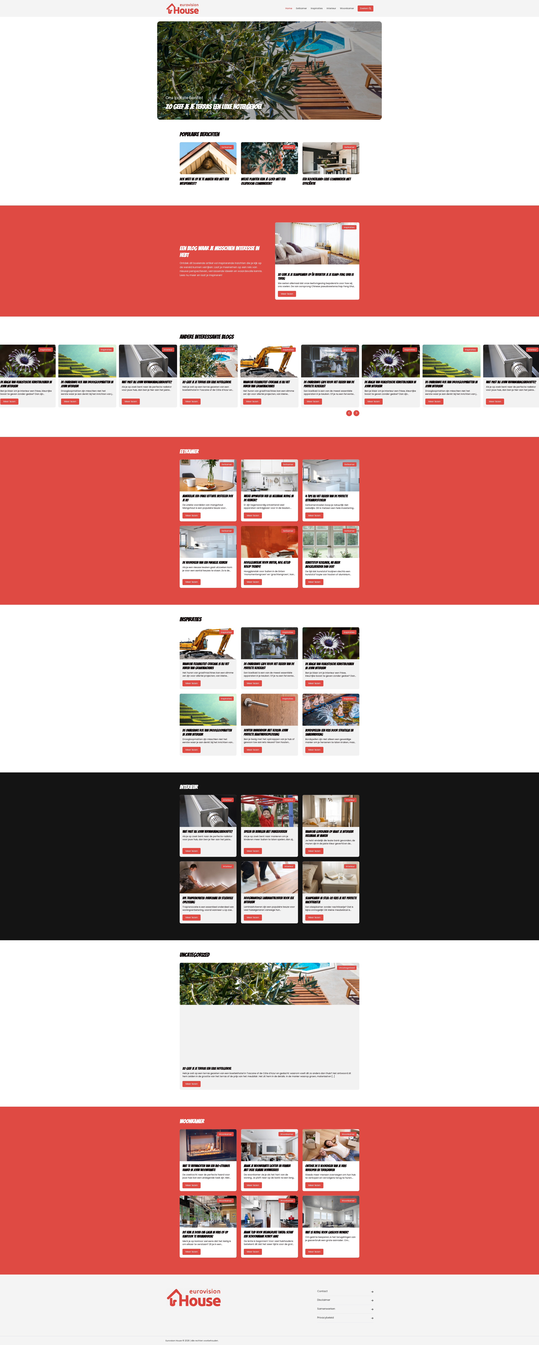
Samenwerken (326, 1308)
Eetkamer (301, 8)
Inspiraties (317, 8)
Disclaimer (323, 1300)
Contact (322, 1291)
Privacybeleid (325, 1317)
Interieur (331, 8)
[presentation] (349, 413)
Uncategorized (225, 349)
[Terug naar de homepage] (182, 8)
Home (288, 8)
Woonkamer (347, 8)
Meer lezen (287, 293)
